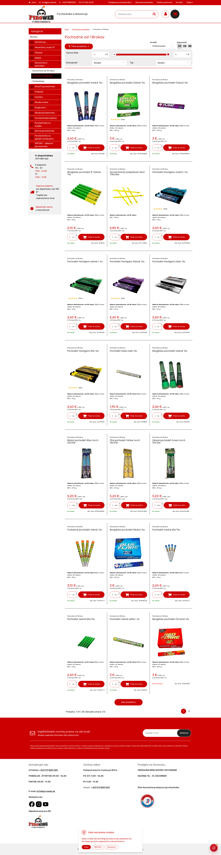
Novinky (34, 37)
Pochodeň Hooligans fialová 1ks (127, 261)
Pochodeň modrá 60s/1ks (166, 529)
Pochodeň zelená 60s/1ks (81, 619)
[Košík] (175, 14)
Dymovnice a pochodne (80, 29)
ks (73, 148)
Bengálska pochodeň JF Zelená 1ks (84, 173)
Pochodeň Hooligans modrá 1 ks (170, 172)
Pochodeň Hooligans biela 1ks (168, 261)
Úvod (34, 2)
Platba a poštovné (164, 2)
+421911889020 (69, 2)
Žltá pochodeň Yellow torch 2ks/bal (125, 441)
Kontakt (179, 2)
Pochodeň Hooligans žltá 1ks (83, 350)
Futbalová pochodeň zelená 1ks (84, 529)
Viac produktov (128, 702)
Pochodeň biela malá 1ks (123, 350)
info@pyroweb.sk (49, 2)
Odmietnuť (111, 847)
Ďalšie (189, 2)
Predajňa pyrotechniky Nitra (119, 2)
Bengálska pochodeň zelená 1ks (169, 350)
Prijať (86, 847)
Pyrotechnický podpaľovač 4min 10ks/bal (127, 173)
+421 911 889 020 (48, 770)
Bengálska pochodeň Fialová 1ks (170, 82)
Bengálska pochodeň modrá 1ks (84, 82)
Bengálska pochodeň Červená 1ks (170, 619)
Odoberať (184, 733)
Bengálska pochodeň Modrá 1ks (127, 529)
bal (74, 505)
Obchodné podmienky (144, 2)
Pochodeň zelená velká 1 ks (125, 619)
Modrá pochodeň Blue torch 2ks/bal (82, 441)
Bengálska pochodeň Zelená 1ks (127, 82)
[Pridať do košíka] (91, 147)
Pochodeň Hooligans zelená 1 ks (84, 261)
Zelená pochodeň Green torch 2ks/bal (168, 441)
